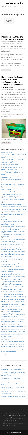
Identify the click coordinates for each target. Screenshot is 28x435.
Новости (9, 6)
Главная (3, 6)
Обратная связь (7, 422)
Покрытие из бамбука (9, 21)
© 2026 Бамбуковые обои (9, 412)
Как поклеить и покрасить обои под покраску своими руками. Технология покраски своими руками (13, 156)
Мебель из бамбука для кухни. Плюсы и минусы (12, 38)
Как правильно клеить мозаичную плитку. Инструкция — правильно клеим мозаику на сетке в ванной (12, 259)
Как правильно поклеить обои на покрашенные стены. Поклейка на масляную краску (12, 214)
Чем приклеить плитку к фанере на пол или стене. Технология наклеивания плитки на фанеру (13, 172)
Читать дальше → (6, 70)
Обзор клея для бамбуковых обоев (12, 233)
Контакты (5, 415)
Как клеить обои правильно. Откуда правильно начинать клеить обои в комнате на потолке (13, 326)
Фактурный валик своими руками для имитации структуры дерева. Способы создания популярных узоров (13, 374)
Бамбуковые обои (14, 3)
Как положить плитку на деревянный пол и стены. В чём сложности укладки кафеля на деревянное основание (12, 184)
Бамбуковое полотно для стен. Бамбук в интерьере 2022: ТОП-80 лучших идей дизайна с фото (13, 301)
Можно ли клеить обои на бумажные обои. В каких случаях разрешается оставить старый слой (13, 244)
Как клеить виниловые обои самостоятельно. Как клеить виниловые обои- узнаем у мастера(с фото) (13, 239)
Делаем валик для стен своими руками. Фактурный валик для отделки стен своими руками (12, 286)
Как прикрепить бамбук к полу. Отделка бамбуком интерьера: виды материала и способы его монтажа (12, 334)
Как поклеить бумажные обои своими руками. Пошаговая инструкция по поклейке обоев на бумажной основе (12, 349)
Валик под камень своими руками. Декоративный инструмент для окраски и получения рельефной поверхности (11, 281)
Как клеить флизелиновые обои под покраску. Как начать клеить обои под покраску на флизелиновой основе (14, 222)
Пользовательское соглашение (17, 415)
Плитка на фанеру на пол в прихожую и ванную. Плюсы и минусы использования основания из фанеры (12, 161)
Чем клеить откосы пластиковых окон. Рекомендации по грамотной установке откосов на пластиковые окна (13, 296)
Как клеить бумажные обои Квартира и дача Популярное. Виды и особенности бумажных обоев (13, 199)
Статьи (15, 6)
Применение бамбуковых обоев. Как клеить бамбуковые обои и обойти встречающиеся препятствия (13, 82)
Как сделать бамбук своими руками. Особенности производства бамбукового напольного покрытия (12, 291)
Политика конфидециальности (11, 417)
